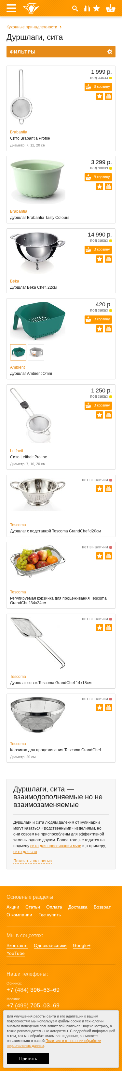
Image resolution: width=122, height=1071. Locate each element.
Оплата (54, 907)
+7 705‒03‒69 (33, 1005)
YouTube (16, 953)
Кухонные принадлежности (32, 27)
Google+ (81, 945)
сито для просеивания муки (55, 846)
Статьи (32, 907)
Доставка (78, 907)
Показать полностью (32, 861)
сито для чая (25, 851)
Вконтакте (17, 945)
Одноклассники (50, 945)
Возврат (102, 907)
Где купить (49, 914)
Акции (13, 907)
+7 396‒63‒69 (33, 990)
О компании (19, 914)
